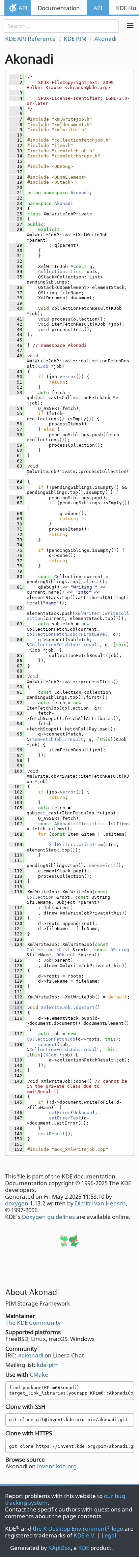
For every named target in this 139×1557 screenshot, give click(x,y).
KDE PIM (75, 38)
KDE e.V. (85, 1535)
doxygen (16, 1203)
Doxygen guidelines (48, 1217)
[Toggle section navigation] (130, 26)
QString (119, 949)
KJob (42, 366)
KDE (83, 1548)
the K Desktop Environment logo (78, 1528)
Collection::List (59, 271)
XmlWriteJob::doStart (68, 1007)
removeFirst (101, 865)
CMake (39, 1374)
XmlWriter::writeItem (76, 844)
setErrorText (65, 1117)
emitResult (51, 1133)
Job (48, 907)
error (69, 376)
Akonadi (105, 38)
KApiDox (59, 1548)
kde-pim (48, 1365)
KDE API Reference (30, 38)
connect (47, 1044)
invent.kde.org (57, 1466)
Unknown (82, 1112)
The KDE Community (33, 1322)
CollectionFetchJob (51, 1039)
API (23, 8)
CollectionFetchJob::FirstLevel (67, 634)
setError (60, 1112)
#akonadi (30, 1355)
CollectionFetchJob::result (64, 644)
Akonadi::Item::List (80, 823)
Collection (40, 897)
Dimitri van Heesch (100, 1203)
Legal (109, 1535)
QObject (65, 954)
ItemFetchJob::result (56, 739)
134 (15, 1007)
